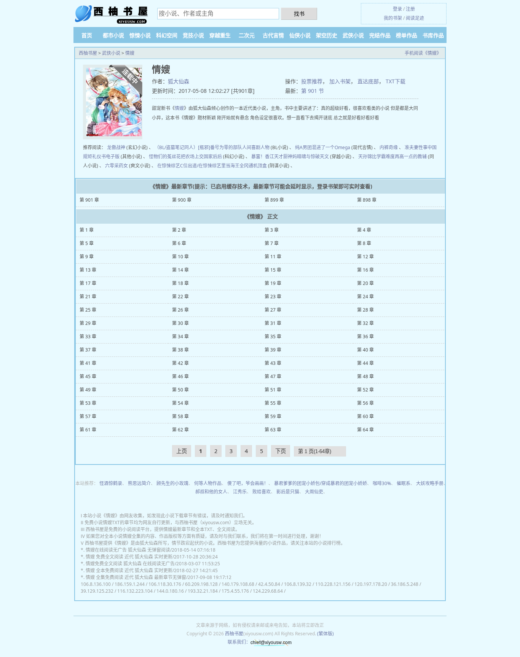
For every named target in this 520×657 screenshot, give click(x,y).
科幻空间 (166, 35)
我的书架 (393, 18)
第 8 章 (364, 243)
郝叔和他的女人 (211, 491)
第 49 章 (88, 390)
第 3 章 (272, 230)
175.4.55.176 (235, 591)
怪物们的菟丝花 (165, 156)
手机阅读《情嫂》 (423, 53)
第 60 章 (365, 416)
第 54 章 (180, 403)
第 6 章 (179, 243)
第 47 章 (273, 376)
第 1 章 (87, 230)
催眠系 (403, 483)
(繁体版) (325, 633)
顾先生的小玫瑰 (172, 483)
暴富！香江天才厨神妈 (274, 156)
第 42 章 (180, 363)
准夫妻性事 (416, 147)
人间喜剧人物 (256, 147)
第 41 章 (88, 363)
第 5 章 (87, 243)
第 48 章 (365, 376)
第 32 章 (365, 323)
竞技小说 (193, 35)
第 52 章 (365, 390)
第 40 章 (365, 350)
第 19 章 (273, 283)
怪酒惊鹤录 (110, 483)
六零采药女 (116, 165)
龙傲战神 (116, 147)
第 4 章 (364, 230)
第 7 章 (272, 243)
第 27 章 (273, 310)
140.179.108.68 (238, 584)
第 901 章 (89, 200)
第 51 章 (273, 390)
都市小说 (113, 35)
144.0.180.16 (170, 591)
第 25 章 (88, 310)
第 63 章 (273, 429)
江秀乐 (240, 491)
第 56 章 (365, 403)
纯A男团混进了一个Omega (322, 147)
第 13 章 (88, 270)
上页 (181, 451)
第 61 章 (88, 429)
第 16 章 (365, 270)
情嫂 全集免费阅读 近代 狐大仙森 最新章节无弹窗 (136, 577)
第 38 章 (180, 350)
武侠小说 (353, 35)
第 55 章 (273, 403)
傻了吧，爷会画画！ (247, 483)
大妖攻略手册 (429, 483)
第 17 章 (88, 283)
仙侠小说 (300, 35)
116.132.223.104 (135, 591)
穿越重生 (220, 35)
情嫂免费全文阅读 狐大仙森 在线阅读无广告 (130, 563)
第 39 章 (273, 350)
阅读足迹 (415, 18)
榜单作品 (406, 35)
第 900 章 (181, 200)
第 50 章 (180, 390)
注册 (410, 9)
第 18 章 (180, 283)
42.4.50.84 (269, 584)
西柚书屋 (88, 53)
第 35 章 (273, 336)
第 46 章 (180, 376)
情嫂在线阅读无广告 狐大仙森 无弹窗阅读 (128, 550)
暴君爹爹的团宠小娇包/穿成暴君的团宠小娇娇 (320, 483)
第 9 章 (87, 256)
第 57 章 (88, 416)
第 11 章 (273, 256)
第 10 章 (180, 256)
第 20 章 (365, 283)
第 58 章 (180, 416)
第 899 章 (274, 200)
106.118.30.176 (164, 584)
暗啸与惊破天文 (313, 156)
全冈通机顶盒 (253, 165)
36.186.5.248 (404, 584)
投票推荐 (311, 81)
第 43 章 (273, 363)
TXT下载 (395, 81)
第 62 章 (180, 429)
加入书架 (340, 81)
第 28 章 (365, 310)
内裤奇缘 (389, 147)
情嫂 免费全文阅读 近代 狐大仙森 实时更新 (129, 557)
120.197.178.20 (370, 584)
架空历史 (326, 35)
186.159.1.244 (130, 584)
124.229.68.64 (268, 591)
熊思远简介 (139, 483)
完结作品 (380, 35)
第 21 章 (88, 296)
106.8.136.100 (96, 584)
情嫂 (129, 53)
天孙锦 (365, 156)
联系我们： (239, 642)
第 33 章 (88, 336)
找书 (299, 13)
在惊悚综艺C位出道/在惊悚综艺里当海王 (198, 165)
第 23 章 (273, 296)
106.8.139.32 (297, 584)
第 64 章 (365, 429)
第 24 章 (365, 296)
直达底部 (368, 81)
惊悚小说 (140, 35)
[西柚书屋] (111, 14)
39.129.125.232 (97, 591)
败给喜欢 (261, 491)
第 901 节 (312, 90)
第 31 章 (273, 323)
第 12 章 (365, 256)
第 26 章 (180, 310)
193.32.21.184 (203, 591)
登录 (397, 9)
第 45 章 (88, 376)
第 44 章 (365, 363)
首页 (86, 35)
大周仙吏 (314, 491)
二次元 (247, 35)
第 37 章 (88, 350)
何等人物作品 (208, 483)
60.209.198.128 (201, 584)
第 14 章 (180, 270)
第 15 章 (273, 270)
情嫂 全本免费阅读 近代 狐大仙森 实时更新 (129, 570)
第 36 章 (365, 336)
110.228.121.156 (333, 584)
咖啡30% (382, 483)
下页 (280, 451)
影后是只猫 (287, 491)
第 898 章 (366, 200)
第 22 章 (180, 296)
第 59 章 (273, 416)
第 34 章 (180, 336)
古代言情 (273, 35)
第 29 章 (88, 323)
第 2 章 (179, 230)
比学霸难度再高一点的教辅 (399, 156)
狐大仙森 (178, 81)
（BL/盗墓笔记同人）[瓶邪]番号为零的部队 (198, 147)
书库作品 (433, 35)
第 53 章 (88, 403)
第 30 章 (180, 323)
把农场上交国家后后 (201, 156)
